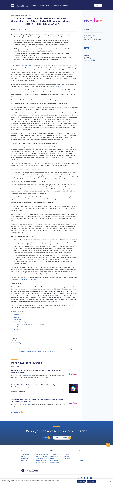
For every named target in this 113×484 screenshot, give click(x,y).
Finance (54, 351)
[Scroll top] (108, 445)
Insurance (39, 351)
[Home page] (19, 5)
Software (21, 349)
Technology (22, 351)
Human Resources (47, 351)
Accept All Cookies (91, 481)
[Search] (94, 2)
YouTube (16, 327)
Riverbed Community (20, 322)
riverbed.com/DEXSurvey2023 (29, 279)
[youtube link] (84, 478)
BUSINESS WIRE (27, 66)
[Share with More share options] (31, 29)
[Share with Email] (25, 29)
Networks (27, 349)
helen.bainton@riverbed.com (18, 343)
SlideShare (17, 329)
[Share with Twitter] (20, 29)
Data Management (61, 349)
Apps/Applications (71, 349)
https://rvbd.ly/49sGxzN (53, 86)
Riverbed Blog (18, 319)
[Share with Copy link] (28, 29)
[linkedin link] (81, 478)
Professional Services (41, 349)
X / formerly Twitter (19, 324)
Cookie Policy (12, 481)
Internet (32, 349)
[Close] (110, 481)
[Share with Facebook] (23, 29)
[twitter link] (78, 478)
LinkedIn (16, 317)
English (86, 48)
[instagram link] (91, 478)
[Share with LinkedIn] (17, 29)
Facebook (16, 315)
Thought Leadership (51, 349)
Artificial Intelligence (31, 351)
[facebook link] (88, 478)
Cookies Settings (81, 481)
